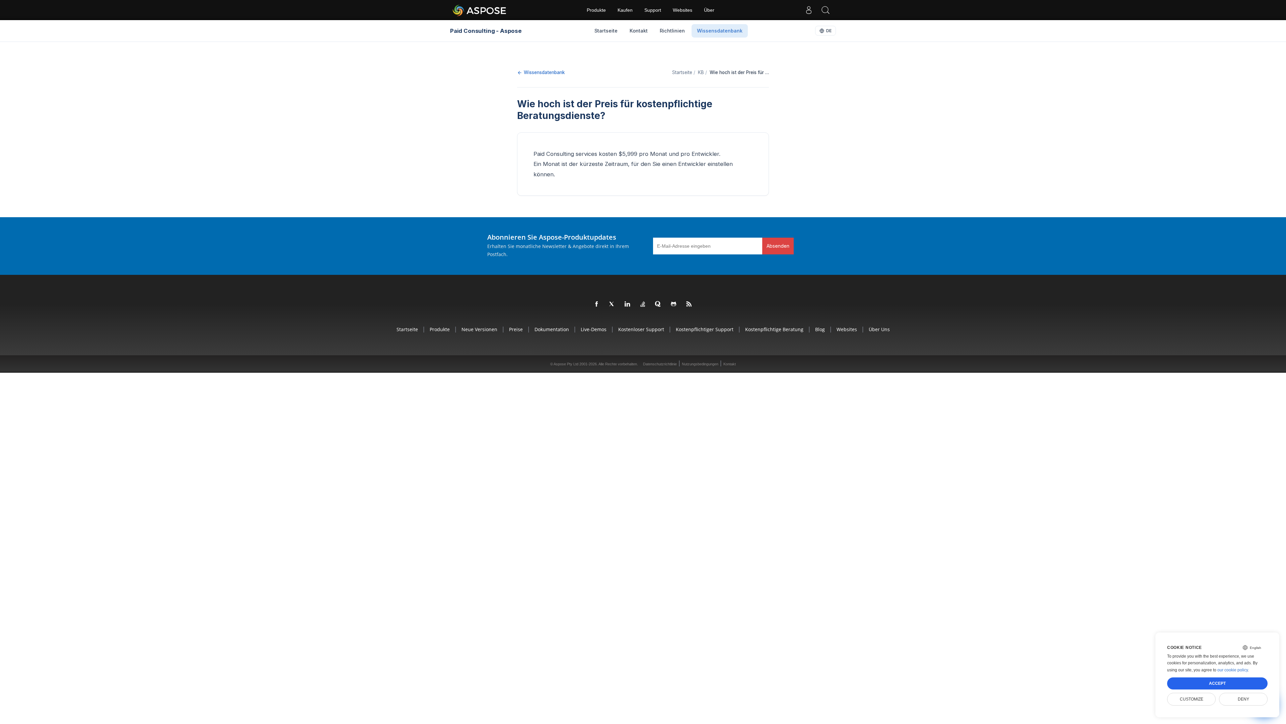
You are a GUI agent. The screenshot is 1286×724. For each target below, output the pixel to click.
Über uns (879, 329)
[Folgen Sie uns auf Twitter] (612, 304)
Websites (682, 10)
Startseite (407, 329)
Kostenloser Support (641, 329)
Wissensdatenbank (544, 72)
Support (652, 10)
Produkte (596, 10)
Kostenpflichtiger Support (704, 329)
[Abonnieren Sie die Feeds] (689, 304)
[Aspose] (479, 10)
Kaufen (625, 10)
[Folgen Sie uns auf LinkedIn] (627, 304)
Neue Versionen (479, 329)
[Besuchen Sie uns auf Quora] (658, 304)
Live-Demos (593, 329)
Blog (820, 329)
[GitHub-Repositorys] (673, 304)
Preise (516, 329)
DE (829, 30)
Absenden (778, 246)
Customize (1191, 699)
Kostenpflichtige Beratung (774, 329)
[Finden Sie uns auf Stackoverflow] (643, 304)
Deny (1243, 699)
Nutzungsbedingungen (700, 364)
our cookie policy (1232, 670)
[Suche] (825, 10)
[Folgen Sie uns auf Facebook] (596, 304)
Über (709, 10)
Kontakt (729, 364)
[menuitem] (606, 31)
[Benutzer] (808, 10)
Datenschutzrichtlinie (660, 364)
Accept (1217, 683)
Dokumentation (551, 329)
